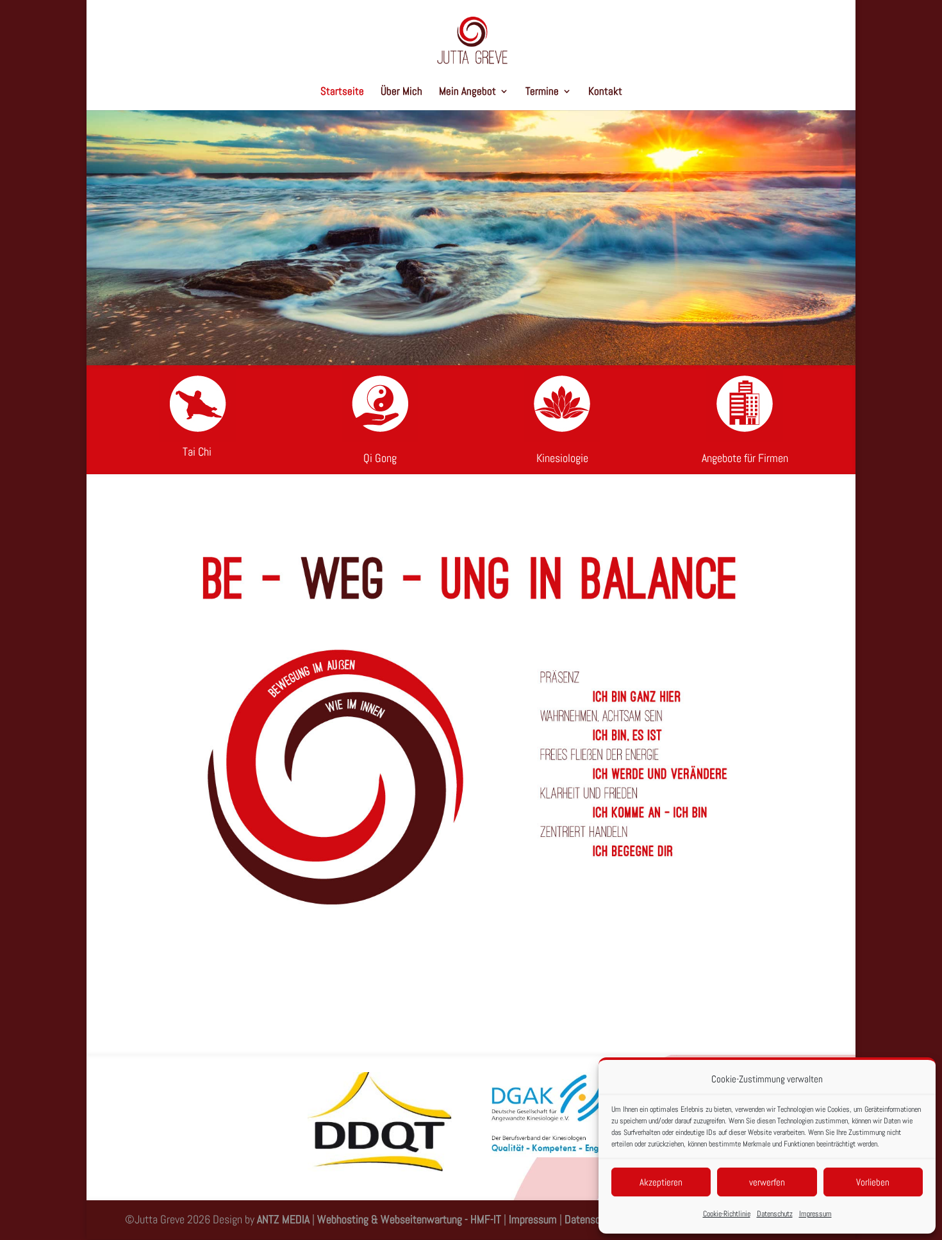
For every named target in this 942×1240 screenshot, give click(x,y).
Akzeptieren (661, 1182)
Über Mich (401, 92)
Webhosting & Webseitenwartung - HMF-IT (410, 1219)
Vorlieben (872, 1182)
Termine (542, 92)
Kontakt (605, 92)
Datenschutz (775, 1214)
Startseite (342, 92)
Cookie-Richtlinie (726, 1214)
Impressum (815, 1214)
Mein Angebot (467, 92)
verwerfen (767, 1182)
